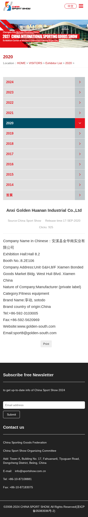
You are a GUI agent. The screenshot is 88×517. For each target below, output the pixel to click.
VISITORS (35, 63)
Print (46, 343)
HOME (21, 63)
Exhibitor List (53, 63)
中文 (70, 6)
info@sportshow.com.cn (30, 471)
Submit (11, 414)
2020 (68, 63)
